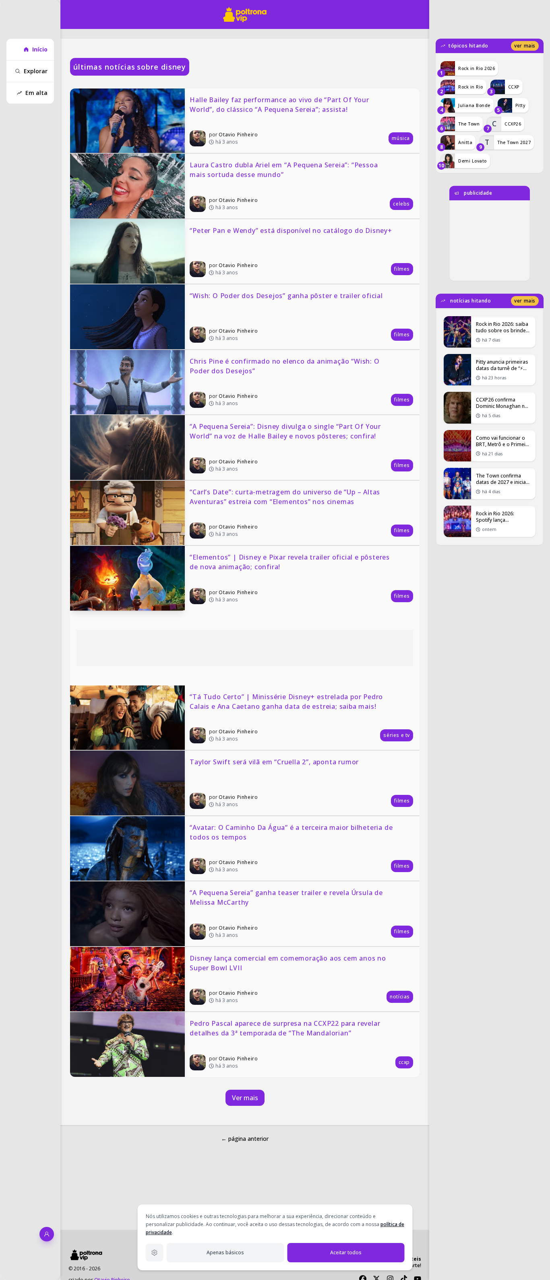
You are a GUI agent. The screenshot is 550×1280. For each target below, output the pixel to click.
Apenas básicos (225, 1252)
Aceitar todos (346, 1252)
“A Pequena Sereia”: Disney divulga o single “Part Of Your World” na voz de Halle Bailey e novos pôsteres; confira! (286, 431)
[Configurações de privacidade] (154, 1252)
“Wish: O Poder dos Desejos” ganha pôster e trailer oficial (286, 295)
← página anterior (245, 1138)
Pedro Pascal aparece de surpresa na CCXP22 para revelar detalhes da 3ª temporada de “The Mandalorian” (286, 1028)
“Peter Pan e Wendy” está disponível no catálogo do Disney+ (291, 230)
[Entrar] (46, 1234)
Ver (525, 45)
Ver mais (245, 1097)
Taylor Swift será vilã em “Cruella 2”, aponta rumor (274, 761)
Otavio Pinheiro (238, 134)
